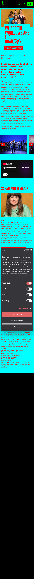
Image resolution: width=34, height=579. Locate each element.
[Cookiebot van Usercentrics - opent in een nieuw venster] (24, 250)
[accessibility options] (24, 4)
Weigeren (17, 327)
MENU (30, 4)
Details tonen (23, 308)
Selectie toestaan (17, 321)
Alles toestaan (17, 314)
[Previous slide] (3, 144)
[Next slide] (31, 144)
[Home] (2, 4)
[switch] (29, 288)
